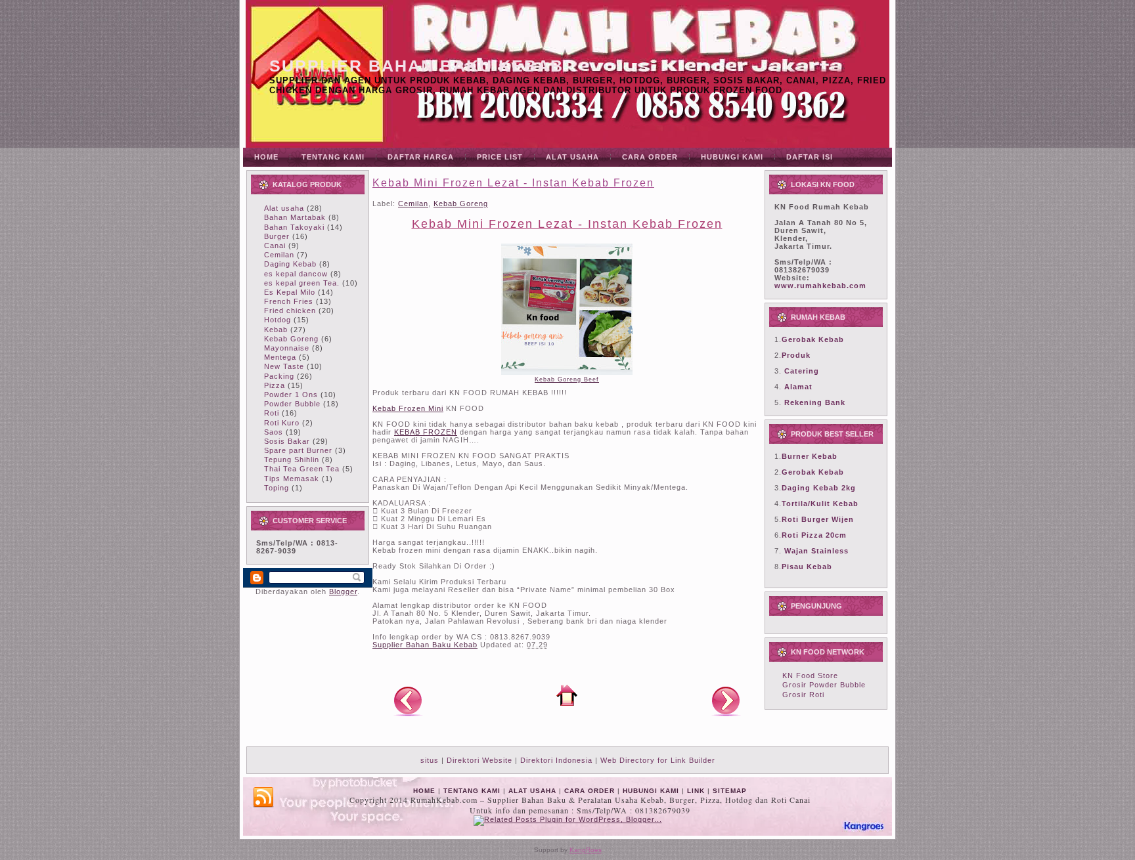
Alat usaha (284, 208)
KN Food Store (810, 675)
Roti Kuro (282, 423)
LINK (696, 790)
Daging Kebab (290, 264)
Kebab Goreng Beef (567, 379)
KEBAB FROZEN (425, 432)
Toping (276, 488)
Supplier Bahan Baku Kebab (416, 65)
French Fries (288, 301)
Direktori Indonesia (556, 760)
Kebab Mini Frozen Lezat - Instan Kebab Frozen (513, 182)
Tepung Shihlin (291, 459)
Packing (279, 376)
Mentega (280, 357)
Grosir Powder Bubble (824, 685)
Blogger (343, 591)
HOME (424, 790)
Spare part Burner (298, 450)
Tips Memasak (291, 479)
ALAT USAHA (532, 790)
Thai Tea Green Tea (302, 469)
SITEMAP (730, 790)
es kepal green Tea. (302, 283)
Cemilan (279, 255)
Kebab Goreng (291, 339)
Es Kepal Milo (289, 292)
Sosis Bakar (287, 441)
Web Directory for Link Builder (657, 760)
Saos (273, 432)
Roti (271, 413)
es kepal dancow (296, 274)
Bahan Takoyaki (294, 227)
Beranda (566, 695)
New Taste (284, 366)
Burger (277, 236)
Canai (275, 245)
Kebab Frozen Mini (407, 408)
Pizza (274, 385)
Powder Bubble (292, 404)
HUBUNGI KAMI (651, 790)
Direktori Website (479, 760)
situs (429, 760)
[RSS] (263, 797)
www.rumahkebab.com (820, 286)
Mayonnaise (286, 348)
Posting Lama (726, 700)
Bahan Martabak (295, 217)
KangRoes (585, 849)
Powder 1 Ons (291, 394)
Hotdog (277, 320)
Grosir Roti (803, 695)
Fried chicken (290, 310)
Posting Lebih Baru (408, 700)
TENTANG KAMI (472, 790)
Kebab (276, 329)
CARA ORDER (589, 790)
